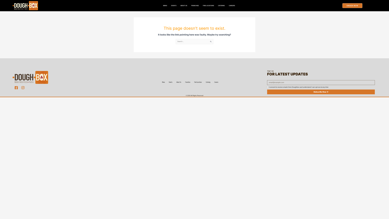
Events (173, 5)
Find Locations (208, 5)
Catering (221, 5)
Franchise (195, 5)
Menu (165, 5)
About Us (183, 5)
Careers (232, 5)
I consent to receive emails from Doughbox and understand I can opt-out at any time (298, 87)
